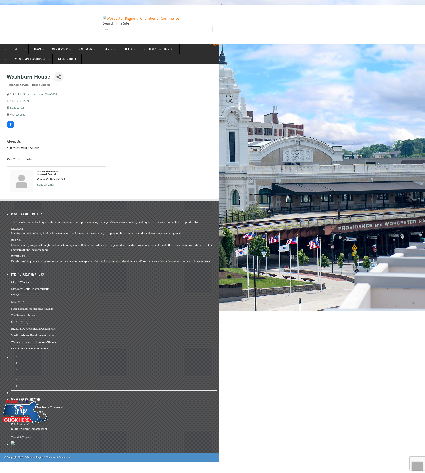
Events (107, 49)
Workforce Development (30, 59)
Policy (128, 49)
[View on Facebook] (10, 127)
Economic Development (158, 49)
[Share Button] (59, 77)
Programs (85, 49)
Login (214, 44)
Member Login (67, 59)
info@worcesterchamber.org (30, 428)
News (37, 49)
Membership (60, 49)
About (18, 49)
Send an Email (46, 184)
